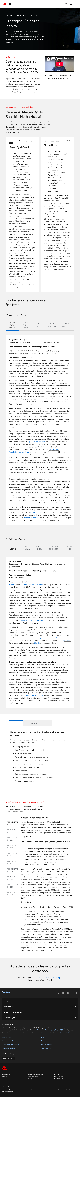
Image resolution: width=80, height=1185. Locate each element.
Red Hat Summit (58, 1079)
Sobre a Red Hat (6, 1074)
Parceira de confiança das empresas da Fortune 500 (47, 1030)
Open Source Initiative (36, 441)
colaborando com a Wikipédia (33, 584)
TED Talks (67, 640)
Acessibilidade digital (7, 1091)
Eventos (56, 1074)
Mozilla (37, 643)
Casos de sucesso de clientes (10, 1044)
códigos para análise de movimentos (32, 620)
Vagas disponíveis (46, 1048)
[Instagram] (77, 994)
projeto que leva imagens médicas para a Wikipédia (43, 638)
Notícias (43, 1037)
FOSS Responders (31, 517)
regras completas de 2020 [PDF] (47, 977)
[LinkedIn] (58, 994)
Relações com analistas (8, 1048)
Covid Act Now (36, 512)
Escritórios (4, 1076)
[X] (72, 994)
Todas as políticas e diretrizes (62, 1089)
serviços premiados (65, 1032)
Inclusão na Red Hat (7, 1079)
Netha (11, 584)
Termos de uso (32, 1089)
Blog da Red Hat (58, 1076)
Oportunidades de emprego (35, 1074)
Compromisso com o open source (51, 1041)
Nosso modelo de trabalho (9, 1041)
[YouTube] (63, 994)
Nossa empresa (6, 1037)
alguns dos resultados (34, 695)
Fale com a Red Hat (33, 1076)
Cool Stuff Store (32, 1079)
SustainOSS (24, 452)
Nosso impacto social (47, 1044)
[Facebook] (68, 994)
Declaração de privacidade (8, 1089)
